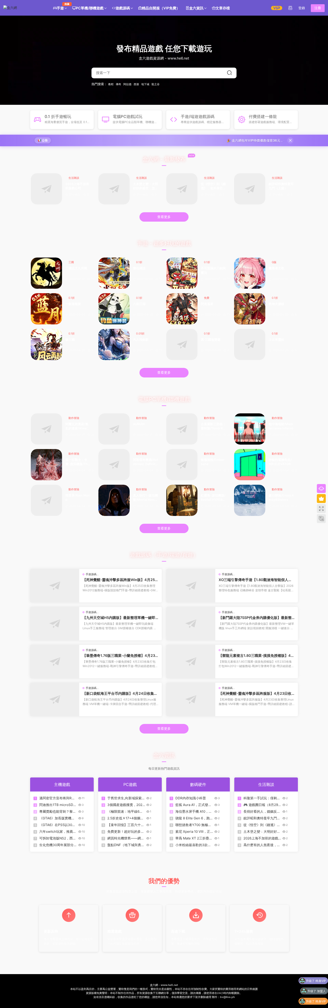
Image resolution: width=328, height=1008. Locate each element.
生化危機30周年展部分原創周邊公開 (58, 845)
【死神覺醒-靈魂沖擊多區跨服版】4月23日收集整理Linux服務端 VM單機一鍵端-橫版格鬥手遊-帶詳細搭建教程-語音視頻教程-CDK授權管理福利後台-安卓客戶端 (256, 693)
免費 (206, 297)
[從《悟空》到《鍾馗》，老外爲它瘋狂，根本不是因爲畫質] (181, 188)
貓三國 (70, 339)
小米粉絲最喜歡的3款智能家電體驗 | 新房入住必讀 (193, 845)
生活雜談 (74, 177)
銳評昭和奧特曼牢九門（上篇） (281, 186)
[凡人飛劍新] (114, 344)
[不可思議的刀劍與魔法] (181, 273)
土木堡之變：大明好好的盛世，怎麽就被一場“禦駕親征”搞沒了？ (145, 186)
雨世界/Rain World (77, 497)
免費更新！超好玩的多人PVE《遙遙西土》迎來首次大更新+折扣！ (125, 831)
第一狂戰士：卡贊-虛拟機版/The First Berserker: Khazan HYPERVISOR (77, 462)
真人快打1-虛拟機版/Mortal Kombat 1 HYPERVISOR (145, 497)
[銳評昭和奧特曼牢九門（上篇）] (249, 188)
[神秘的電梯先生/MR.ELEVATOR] (249, 464)
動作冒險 (74, 418)
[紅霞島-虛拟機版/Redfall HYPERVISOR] (181, 500)
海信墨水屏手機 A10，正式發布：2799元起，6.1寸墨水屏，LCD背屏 (193, 811)
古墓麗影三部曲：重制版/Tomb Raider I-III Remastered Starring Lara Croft (213, 426)
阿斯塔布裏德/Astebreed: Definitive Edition (145, 462)
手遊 (62, 6)
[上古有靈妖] (249, 344)
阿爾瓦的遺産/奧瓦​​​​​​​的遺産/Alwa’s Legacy (77, 426)
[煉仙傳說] (114, 273)
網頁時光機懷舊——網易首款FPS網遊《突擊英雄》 (125, 838)
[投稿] (290, 7)
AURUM (139, 424)
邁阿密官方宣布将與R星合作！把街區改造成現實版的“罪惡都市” (57, 798)
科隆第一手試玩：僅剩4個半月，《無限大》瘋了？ (261, 798)
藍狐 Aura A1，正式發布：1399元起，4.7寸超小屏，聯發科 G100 (193, 805)
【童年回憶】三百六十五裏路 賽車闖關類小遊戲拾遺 (126, 825)
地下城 (145, 84)
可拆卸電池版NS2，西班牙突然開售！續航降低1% (58, 838)
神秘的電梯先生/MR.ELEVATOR (280, 462)
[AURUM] (114, 429)
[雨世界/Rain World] (46, 500)
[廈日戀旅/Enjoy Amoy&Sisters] (249, 500)
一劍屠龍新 (73, 304)
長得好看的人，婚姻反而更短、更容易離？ (261, 811)
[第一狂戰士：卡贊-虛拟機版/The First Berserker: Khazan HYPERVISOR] (46, 464)
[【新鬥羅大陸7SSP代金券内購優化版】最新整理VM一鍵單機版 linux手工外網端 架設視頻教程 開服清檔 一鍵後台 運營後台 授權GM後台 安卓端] (190, 623)
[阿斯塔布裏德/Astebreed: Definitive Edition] (114, 464)
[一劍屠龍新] (46, 308)
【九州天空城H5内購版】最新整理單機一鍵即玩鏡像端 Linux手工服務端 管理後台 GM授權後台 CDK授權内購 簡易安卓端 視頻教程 (120, 617)
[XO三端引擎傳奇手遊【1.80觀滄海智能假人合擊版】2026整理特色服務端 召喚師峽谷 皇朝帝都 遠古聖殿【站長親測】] (190, 585)
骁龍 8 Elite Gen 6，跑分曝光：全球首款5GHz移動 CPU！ (194, 818)
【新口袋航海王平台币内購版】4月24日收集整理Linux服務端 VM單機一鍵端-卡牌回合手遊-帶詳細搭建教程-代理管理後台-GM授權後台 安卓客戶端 (120, 693)
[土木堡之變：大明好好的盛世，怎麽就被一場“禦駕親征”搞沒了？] (114, 188)
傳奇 (118, 84)
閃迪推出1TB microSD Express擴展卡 (56, 805)
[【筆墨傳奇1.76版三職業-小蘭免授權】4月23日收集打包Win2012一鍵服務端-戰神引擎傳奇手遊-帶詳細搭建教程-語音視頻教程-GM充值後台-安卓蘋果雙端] (54, 661)
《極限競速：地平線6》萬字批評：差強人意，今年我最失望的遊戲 (125, 811)
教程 (111, 84)
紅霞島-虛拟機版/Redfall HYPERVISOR (213, 497)
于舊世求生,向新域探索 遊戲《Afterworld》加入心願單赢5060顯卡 (125, 798)
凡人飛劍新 (141, 339)
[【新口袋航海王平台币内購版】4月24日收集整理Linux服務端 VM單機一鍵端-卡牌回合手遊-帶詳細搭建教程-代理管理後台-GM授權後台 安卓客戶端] (54, 699)
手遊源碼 (91, 574)
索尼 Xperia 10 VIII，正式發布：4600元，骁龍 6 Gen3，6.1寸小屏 (192, 831)
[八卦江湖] (114, 308)
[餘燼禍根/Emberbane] (181, 464)
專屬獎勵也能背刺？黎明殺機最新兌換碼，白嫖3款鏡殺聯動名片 (57, 811)
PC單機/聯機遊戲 (90, 8)
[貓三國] (46, 344)
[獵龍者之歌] (249, 273)
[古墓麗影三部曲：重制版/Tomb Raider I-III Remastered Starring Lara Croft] (181, 429)
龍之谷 (156, 84)
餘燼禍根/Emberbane (212, 462)
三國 (71, 262)
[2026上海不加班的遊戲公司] (46, 188)
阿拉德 (127, 84)
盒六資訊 (196, 8)
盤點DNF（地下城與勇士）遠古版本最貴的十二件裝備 (125, 845)
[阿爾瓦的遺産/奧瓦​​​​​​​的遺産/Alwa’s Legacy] (46, 429)
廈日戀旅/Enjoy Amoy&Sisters (281, 497)
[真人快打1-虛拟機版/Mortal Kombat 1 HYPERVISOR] (114, 500)
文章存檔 (223, 8)
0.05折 (140, 333)
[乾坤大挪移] (249, 308)
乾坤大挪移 (276, 304)
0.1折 (139, 262)
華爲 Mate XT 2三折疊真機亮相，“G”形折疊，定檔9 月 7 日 (193, 838)
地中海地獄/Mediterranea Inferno (281, 426)
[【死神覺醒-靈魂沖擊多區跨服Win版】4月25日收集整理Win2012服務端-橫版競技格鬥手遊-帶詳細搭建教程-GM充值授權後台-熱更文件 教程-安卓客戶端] (54, 585)
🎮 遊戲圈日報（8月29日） (260, 805)
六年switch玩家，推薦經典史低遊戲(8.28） (57, 831)
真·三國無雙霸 (210, 339)
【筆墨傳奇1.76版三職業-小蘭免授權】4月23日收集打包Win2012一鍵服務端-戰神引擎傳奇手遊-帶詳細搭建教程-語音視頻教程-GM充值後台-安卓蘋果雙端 (120, 655)
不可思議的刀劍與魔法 (213, 270)
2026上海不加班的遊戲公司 (77, 186)
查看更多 (164, 217)
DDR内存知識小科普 (190, 798)
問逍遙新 (207, 304)
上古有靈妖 (276, 339)
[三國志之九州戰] (46, 273)
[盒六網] (23, 8)
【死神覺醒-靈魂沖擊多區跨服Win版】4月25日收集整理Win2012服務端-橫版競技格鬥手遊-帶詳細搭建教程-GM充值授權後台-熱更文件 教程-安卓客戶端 (120, 579)
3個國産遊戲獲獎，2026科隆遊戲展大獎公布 (125, 805)
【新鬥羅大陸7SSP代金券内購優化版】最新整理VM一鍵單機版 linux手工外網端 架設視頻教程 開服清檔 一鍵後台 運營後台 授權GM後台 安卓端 (256, 617)
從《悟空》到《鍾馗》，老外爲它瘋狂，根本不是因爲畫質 (213, 186)
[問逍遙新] (181, 308)
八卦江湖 (139, 304)
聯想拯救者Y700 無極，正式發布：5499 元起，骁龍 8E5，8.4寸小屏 (193, 825)
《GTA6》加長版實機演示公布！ (57, 818)
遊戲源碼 (123, 8)
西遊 (136, 84)
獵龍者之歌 (276, 268)
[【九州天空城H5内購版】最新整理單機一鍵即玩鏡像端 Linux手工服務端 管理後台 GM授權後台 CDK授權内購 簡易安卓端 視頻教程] (54, 623)
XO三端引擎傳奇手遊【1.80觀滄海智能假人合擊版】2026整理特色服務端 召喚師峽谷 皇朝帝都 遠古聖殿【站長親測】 (256, 579)
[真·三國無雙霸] (181, 344)
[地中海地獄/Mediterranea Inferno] (249, 429)
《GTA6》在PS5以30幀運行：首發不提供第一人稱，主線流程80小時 (57, 825)
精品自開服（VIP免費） (161, 8)
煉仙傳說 (139, 268)
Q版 (274, 262)
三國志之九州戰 (76, 268)
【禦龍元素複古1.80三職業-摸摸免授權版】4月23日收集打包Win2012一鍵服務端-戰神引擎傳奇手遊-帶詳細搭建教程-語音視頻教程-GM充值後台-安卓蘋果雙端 (256, 655)
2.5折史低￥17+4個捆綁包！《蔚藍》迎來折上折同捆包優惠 (125, 818)
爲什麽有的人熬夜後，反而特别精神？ (261, 845)
